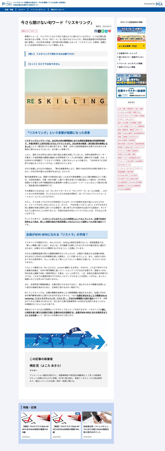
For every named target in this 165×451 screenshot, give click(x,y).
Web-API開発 (122, 140)
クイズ (120, 116)
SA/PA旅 (130, 144)
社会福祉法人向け (134, 158)
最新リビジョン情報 (127, 67)
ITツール (133, 126)
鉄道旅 (120, 147)
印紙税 (142, 116)
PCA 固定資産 (122, 182)
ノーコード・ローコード (126, 168)
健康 (119, 133)
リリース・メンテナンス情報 (130, 63)
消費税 (125, 137)
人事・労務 (121, 109)
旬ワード (34, 31)
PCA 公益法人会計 (132, 179)
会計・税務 (139, 109)
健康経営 (141, 126)
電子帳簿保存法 (139, 133)
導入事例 (130, 161)
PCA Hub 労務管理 (133, 186)
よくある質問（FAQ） (128, 46)
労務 (119, 137)
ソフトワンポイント (38, 9)
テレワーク (121, 151)
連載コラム (25, 31)
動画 (139, 123)
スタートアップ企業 (131, 116)
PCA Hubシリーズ (124, 165)
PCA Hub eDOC (123, 175)
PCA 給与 (134, 175)
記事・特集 (9, 9)
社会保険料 (139, 161)
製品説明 (132, 140)
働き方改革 (121, 144)
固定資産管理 (139, 144)
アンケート (121, 161)
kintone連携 (127, 133)
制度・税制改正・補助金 (126, 130)
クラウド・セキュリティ (126, 119)
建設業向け (121, 186)
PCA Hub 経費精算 (124, 189)
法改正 (120, 154)
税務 (128, 151)
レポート (139, 168)
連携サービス (122, 158)
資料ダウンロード (57, 9)
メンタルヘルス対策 (124, 112)
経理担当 (130, 109)
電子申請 (130, 172)
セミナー (21, 9)
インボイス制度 (123, 126)
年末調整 (133, 123)
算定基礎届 (121, 172)
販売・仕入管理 (123, 123)
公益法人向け (129, 147)
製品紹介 (135, 151)
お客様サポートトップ (128, 53)
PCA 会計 (121, 179)
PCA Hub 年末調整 (135, 182)
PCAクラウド (134, 137)
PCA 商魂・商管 (130, 154)
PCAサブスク (139, 147)
